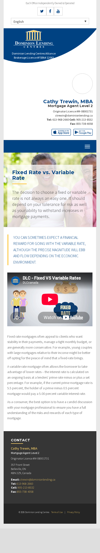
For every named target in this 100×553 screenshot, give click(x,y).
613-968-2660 (60, 119)
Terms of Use (57, 512)
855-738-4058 (84, 123)
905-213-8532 (84, 119)
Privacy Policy (73, 512)
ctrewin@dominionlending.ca (74, 115)
